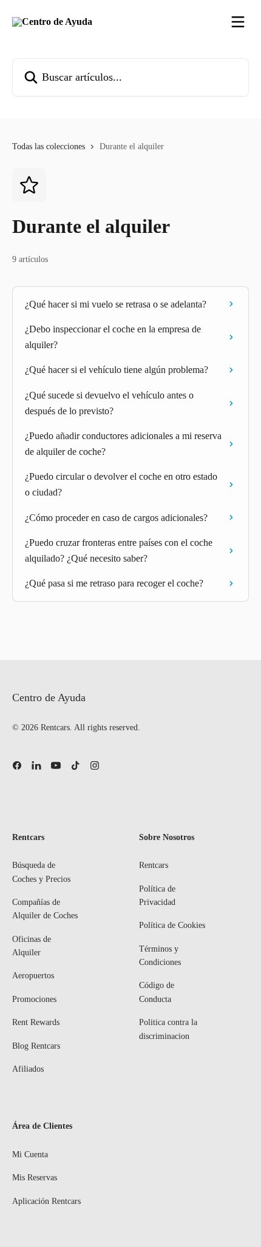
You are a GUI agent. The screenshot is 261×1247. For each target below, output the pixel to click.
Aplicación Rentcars (46, 1201)
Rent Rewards (35, 1022)
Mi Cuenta (30, 1154)
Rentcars (153, 865)
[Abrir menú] (238, 22)
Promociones (34, 999)
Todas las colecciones (48, 146)
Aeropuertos (33, 975)
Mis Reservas (34, 1177)
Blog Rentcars (36, 1045)
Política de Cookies (172, 925)
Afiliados (28, 1069)
